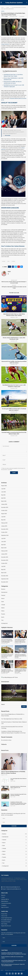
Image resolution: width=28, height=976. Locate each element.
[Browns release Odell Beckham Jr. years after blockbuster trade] (14, 327)
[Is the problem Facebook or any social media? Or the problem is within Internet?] (21, 634)
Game (14, 845)
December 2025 (4, 507)
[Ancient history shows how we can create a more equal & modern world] (7, 649)
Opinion (14, 851)
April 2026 (3, 498)
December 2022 (4, 575)
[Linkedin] (15, 973)
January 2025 (4, 526)
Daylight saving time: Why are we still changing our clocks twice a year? (20, 671)
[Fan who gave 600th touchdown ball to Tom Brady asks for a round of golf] (14, 398)
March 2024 (3, 547)
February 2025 (4, 523)
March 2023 (3, 572)
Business (14, 833)
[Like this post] (9, 267)
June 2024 (3, 541)
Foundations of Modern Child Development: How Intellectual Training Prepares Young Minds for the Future (18, 803)
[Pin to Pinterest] (18, 267)
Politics (14, 854)
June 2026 (3, 491)
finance (14, 842)
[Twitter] (9, 973)
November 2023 (4, 560)
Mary (7, 16)
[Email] (21, 973)
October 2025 (4, 510)
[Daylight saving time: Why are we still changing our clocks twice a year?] (21, 664)
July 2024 (3, 538)
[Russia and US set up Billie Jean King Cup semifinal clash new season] (14, 351)
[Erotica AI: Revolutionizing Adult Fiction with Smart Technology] (5, 796)
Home (2, 7)
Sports (7, 7)
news (8, 261)
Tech (14, 863)
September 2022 (4, 578)
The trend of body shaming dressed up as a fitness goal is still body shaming (6, 640)
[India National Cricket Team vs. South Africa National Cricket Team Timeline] (14, 303)
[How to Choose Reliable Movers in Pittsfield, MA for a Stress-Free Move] (14, 761)
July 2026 (3, 488)
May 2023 (3, 569)
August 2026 (4, 485)
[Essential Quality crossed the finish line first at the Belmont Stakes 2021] (14, 422)
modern (3, 261)
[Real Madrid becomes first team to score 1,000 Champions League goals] (14, 374)
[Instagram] (12, 973)
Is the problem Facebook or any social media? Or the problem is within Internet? (20, 640)
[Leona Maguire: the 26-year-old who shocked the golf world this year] (14, 692)
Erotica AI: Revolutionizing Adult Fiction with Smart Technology (18, 795)
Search (3, 704)
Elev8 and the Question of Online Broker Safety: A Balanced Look (18, 787)
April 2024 (3, 544)
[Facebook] (6, 973)
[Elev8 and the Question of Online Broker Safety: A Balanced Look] (5, 788)
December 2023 (4, 557)
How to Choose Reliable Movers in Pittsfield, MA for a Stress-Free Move (13, 772)
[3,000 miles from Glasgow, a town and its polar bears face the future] (21, 649)
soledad (13, 261)
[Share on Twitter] (15, 267)
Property (14, 857)
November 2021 (4, 582)
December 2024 (4, 529)
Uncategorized (14, 866)
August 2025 (4, 513)
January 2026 (4, 504)
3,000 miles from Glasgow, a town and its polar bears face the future (20, 656)
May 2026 (3, 495)
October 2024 (4, 532)
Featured (14, 839)
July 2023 (3, 566)
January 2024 (4, 554)
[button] (2, 693)
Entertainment (14, 836)
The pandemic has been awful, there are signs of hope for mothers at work (7, 671)
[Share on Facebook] (13, 267)
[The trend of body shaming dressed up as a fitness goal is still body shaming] (7, 634)
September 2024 (4, 535)
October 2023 (4, 563)
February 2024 (4, 550)
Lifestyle (14, 848)
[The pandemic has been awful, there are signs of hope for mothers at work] (7, 664)
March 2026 (3, 501)
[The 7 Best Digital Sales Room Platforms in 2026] (5, 780)
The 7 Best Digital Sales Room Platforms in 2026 (11, 718)
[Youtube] (18, 973)
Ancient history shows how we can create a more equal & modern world (7, 656)
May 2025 (3, 519)
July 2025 (3, 516)
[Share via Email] (21, 267)
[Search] (26, 2)
